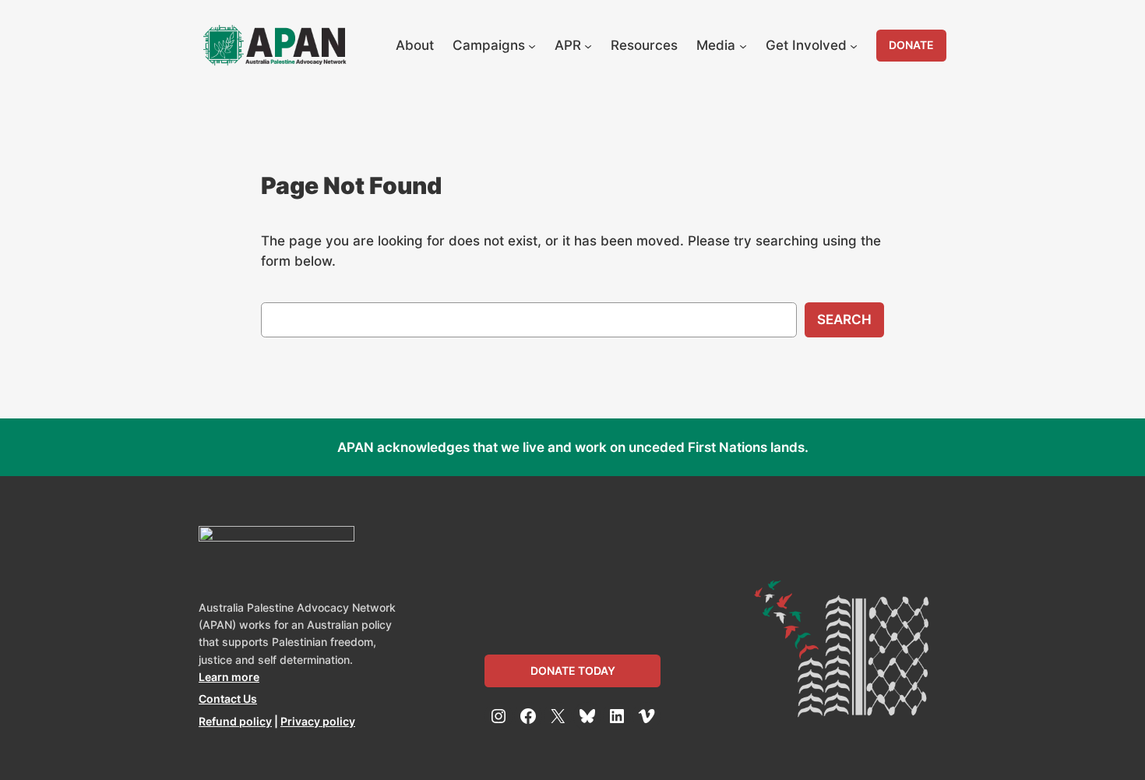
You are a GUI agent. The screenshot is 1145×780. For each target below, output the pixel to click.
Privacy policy (317, 721)
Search (844, 319)
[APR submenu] (588, 45)
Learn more (229, 676)
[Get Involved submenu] (854, 45)
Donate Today (572, 670)
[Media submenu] (743, 45)
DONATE (911, 44)
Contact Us (228, 698)
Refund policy (235, 721)
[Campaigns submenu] (532, 45)
